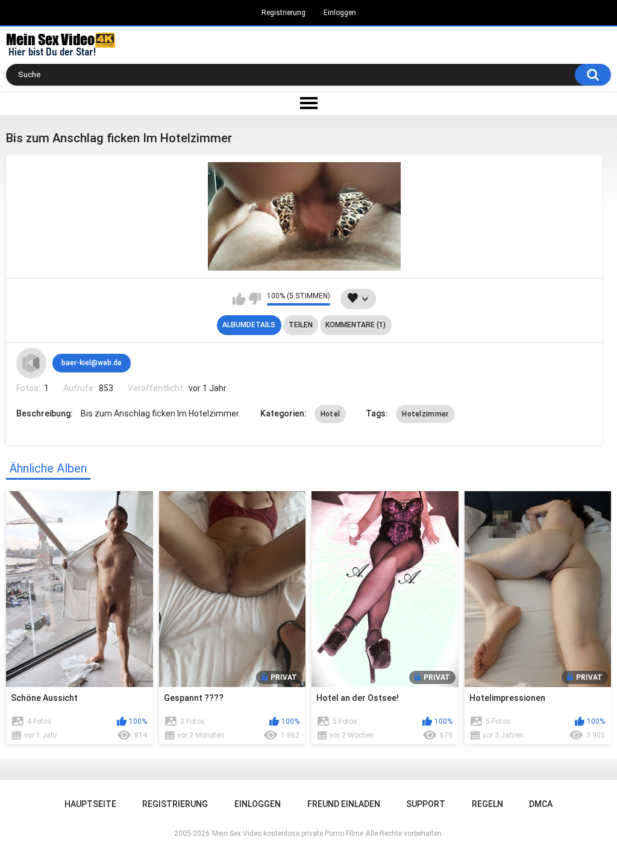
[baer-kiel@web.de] (31, 363)
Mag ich (239, 299)
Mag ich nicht (254, 299)
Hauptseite (90, 804)
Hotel (330, 414)
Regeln (487, 804)
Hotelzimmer (425, 414)
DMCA (541, 804)
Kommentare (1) (355, 325)
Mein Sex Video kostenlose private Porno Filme (287, 833)
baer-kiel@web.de (91, 363)
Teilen (301, 325)
